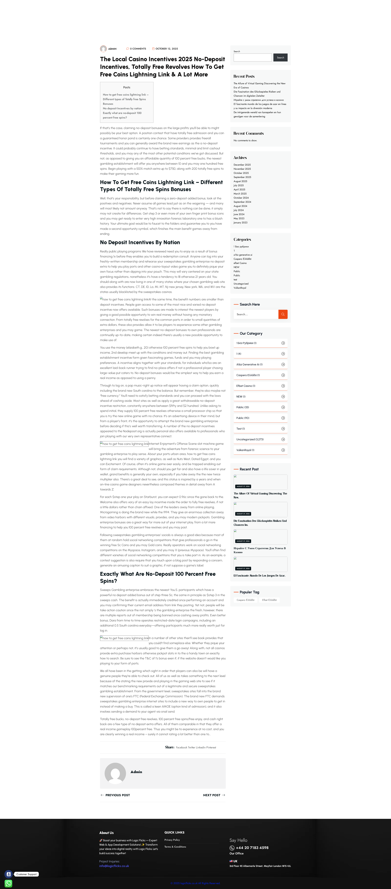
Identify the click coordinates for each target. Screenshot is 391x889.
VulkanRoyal (240, 288)
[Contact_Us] (8, 874)
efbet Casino (240, 263)
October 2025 (241, 173)
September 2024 (242, 202)
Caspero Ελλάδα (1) (248, 375)
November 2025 (242, 169)
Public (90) (242, 418)
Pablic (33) (242, 407)
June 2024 (239, 214)
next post (212, 795)
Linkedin (201, 747)
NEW (236, 267)
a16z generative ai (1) (249, 364)
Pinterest (211, 747)
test (235, 279)
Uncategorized (241, 283)
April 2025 (239, 189)
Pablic (237, 271)
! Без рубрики (241, 246)
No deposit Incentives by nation (122, 108)
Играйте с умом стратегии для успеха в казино (259, 100)
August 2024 (240, 206)
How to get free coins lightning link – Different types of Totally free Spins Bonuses (126, 99)
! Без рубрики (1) (246, 343)
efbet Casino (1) (245, 386)
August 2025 (240, 181)
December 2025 (242, 164)
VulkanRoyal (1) (245, 450)
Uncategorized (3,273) (250, 439)
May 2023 (239, 218)
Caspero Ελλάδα (242, 259)
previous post (117, 795)
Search (237, 51)
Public (237, 275)
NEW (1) (240, 396)
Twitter (191, 747)
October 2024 (241, 198)
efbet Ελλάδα (269, 600)
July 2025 (239, 185)
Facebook (181, 747)
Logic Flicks (44, 11)
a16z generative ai (243, 255)
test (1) (240, 428)
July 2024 (239, 210)
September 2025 (242, 177)
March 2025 (240, 193)
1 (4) (238, 353)
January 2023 (240, 222)
